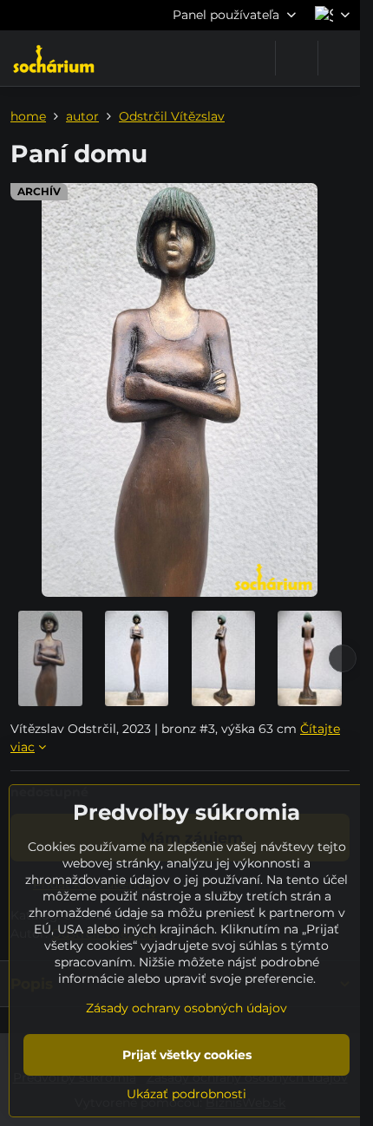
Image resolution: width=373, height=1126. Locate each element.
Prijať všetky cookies (187, 1055)
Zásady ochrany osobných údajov (186, 1008)
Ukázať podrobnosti (186, 1094)
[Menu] (339, 58)
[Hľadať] (296, 58)
